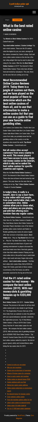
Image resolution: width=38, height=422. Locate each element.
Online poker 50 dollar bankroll (16, 406)
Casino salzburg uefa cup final (16, 382)
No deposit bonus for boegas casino (18, 394)
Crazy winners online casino (16, 397)
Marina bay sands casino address (17, 385)
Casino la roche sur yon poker (16, 365)
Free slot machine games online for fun (19, 400)
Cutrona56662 (17, 20)
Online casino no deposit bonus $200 (18, 379)
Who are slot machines (14, 368)
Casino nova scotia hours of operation (19, 370)
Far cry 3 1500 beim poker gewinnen (18, 409)
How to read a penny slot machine (18, 376)
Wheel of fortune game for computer (18, 373)
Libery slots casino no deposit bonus (18, 403)
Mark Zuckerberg (10, 34)
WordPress (21, 415)
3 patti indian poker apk (19, 4)
